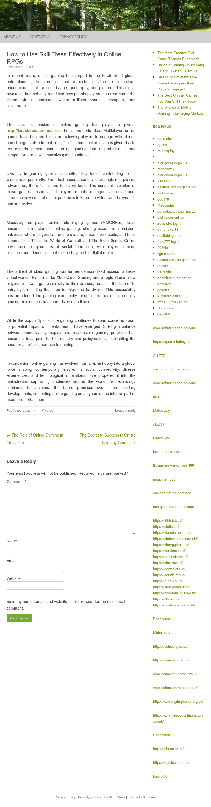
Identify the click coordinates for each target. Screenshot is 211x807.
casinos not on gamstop (176, 187)
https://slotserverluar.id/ (171, 586)
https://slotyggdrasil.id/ (171, 544)
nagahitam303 (164, 479)
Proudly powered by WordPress (101, 797)
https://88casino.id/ (168, 599)
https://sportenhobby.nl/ (171, 341)
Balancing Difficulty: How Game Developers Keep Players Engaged (177, 83)
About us (12, 36)
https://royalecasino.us (171, 762)
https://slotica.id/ (166, 526)
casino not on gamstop (171, 369)
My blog (47, 410)
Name (13, 541)
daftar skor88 (167, 229)
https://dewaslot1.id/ (169, 568)
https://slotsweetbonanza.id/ (175, 538)
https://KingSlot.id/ (168, 580)
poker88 (163, 289)
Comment (16, 481)
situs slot (164, 271)
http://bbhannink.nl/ (168, 748)
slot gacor (165, 193)
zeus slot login (169, 223)
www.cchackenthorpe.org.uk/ (176, 673)
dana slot (164, 138)
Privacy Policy (73, 36)
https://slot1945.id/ (168, 562)
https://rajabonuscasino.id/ (174, 605)
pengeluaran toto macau (176, 211)
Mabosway (165, 168)
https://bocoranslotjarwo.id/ (174, 592)
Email (13, 560)
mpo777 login (168, 241)
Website (14, 578)
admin (31, 410)
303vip (162, 247)
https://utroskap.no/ (172, 301)
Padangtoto (162, 618)
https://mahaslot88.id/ (170, 556)
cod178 (163, 199)
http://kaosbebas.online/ (29, 130)
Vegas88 (164, 180)
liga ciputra (166, 253)
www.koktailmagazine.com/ (174, 327)
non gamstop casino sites (173, 506)
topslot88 (160, 776)
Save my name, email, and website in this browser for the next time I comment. (66, 605)
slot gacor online (170, 217)
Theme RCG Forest (142, 797)
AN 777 (159, 355)
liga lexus (162, 126)
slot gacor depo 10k (173, 162)
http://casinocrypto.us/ (171, 646)
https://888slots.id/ (168, 520)
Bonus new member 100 (173, 465)
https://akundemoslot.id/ (172, 532)
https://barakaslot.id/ (169, 550)
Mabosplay (166, 150)
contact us (40, 36)
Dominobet (165, 308)
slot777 (159, 424)
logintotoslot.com (166, 451)
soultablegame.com (172, 235)
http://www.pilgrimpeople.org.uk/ (178, 701)
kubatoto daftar (169, 295)
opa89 (162, 144)
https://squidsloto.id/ (169, 574)
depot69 (163, 314)
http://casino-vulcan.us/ (171, 660)
